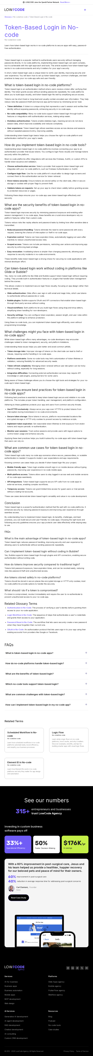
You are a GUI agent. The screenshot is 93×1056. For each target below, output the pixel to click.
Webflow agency (55, 995)
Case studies (53, 1029)
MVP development (12, 999)
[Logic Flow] (68, 740)
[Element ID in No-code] (24, 768)
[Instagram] (68, 968)
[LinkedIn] (73, 968)
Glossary (8, 17)
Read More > (65, 2)
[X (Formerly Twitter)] (82, 968)
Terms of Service (82, 1051)
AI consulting (10, 1034)
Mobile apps (10, 995)
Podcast (51, 1021)
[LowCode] (14, 968)
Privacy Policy (69, 1051)
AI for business (11, 982)
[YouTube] (77, 968)
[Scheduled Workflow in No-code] (24, 740)
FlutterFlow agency (56, 990)
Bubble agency (54, 986)
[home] (14, 10)
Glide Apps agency (56, 982)
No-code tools (54, 1025)
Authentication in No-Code (19, 608)
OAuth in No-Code (15, 629)
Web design (9, 1003)
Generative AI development (16, 1016)
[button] (85, 9)
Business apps (11, 986)
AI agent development (14, 1021)
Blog (50, 1016)
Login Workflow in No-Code (19, 615)
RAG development (12, 1025)
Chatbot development (14, 1029)
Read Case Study (18, 898)
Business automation (13, 990)
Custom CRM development (16, 1038)
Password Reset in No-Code (19, 622)
